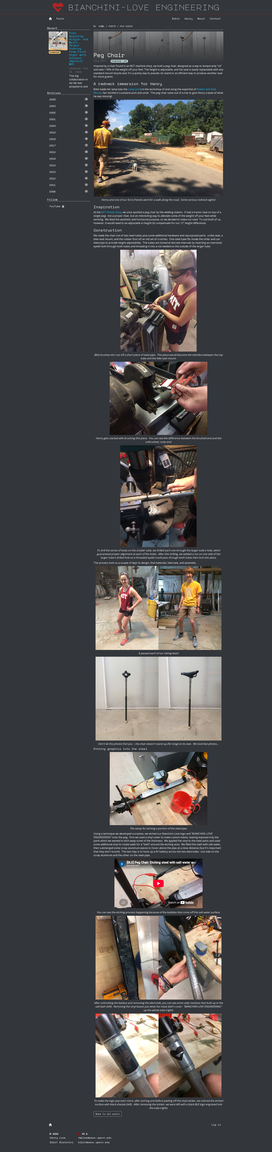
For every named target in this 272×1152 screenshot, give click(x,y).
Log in (216, 1125)
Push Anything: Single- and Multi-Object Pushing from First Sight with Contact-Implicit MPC (78, 48)
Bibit (176, 18)
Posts (60, 18)
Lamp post (134, 89)
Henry (189, 18)
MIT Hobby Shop (111, 212)
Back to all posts (108, 1114)
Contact (215, 18)
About (201, 18)
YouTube (55, 206)
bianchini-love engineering (143, 7)
